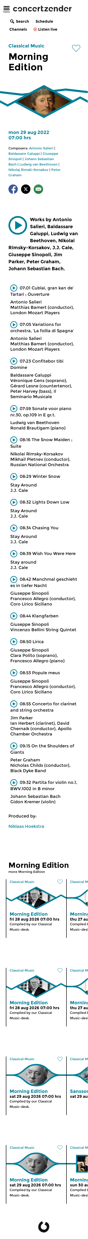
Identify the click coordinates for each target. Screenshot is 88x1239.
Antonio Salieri (41, 148)
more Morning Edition (26, 872)
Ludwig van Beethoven (38, 164)
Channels (18, 29)
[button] (17, 225)
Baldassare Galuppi (24, 153)
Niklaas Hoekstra (26, 826)
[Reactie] (38, 189)
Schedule (44, 21)
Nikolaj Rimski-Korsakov (28, 170)
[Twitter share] (25, 189)
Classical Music (26, 46)
